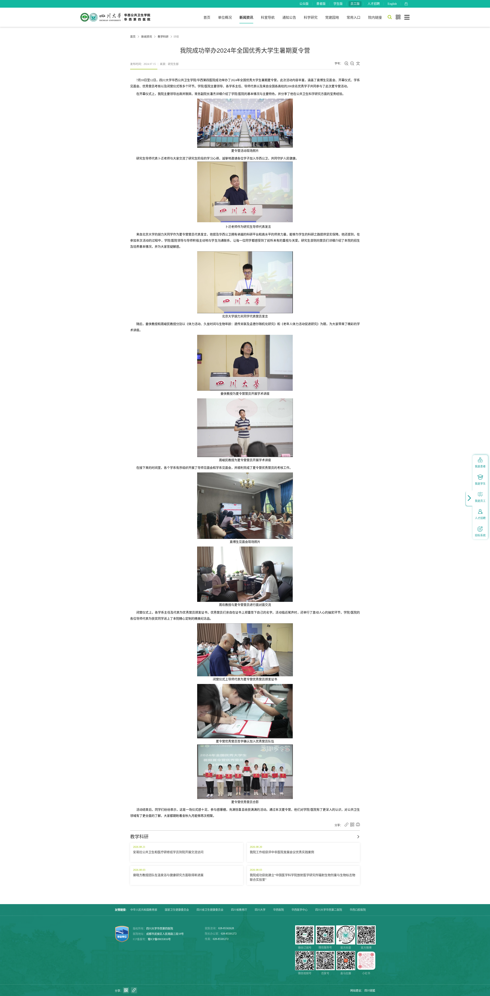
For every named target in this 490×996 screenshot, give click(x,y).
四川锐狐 (369, 990)
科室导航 (268, 18)
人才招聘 (374, 3)
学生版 (338, 3)
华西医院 (278, 909)
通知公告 (289, 18)
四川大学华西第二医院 (328, 909)
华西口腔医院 (358, 909)
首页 (206, 18)
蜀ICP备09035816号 (159, 939)
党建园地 (332, 18)
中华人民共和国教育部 (143, 909)
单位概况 (225, 18)
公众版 (304, 3)
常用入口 (353, 18)
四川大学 (260, 909)
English (392, 3)
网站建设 (355, 990)
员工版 (355, 3)
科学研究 (311, 18)
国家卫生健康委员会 (177, 909)
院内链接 (375, 18)
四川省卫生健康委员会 (210, 909)
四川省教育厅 (239, 909)
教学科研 (163, 36)
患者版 (321, 3)
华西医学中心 (300, 909)
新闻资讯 (246, 18)
